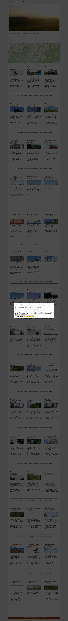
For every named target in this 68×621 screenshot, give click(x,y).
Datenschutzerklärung (37, 307)
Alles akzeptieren (30, 316)
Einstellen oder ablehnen (20, 316)
